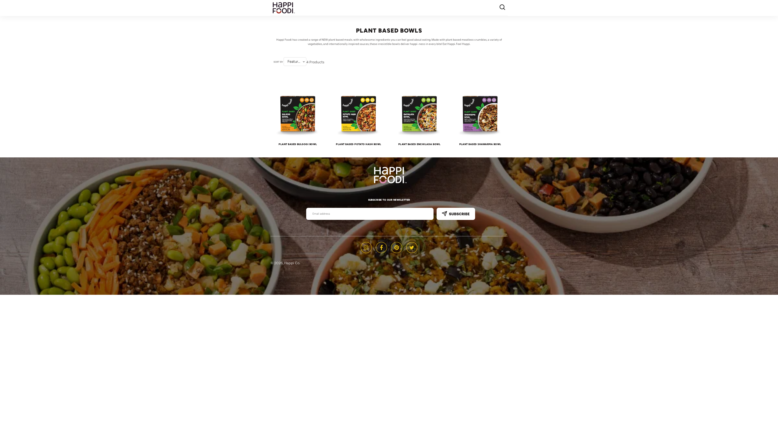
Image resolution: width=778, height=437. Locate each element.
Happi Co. (292, 263)
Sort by (278, 61)
